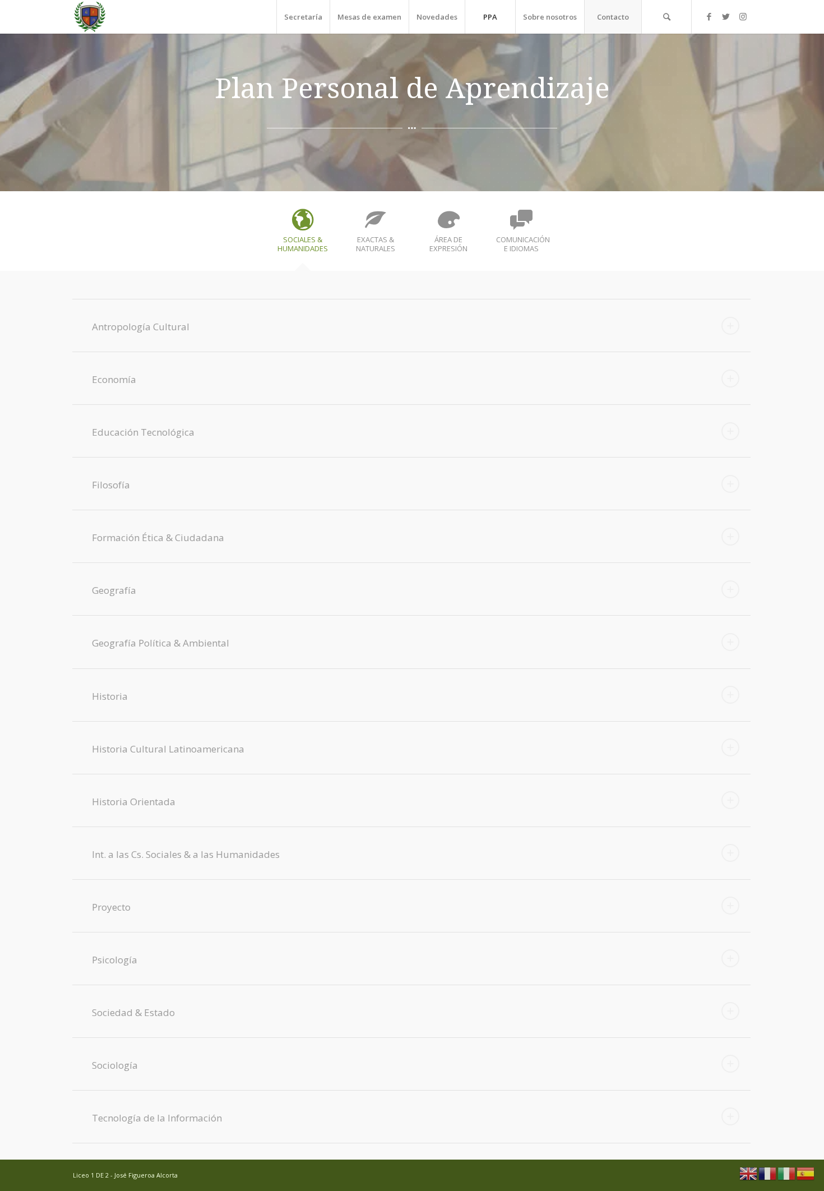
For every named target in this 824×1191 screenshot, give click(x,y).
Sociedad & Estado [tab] (133, 1012)
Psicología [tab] (114, 959)
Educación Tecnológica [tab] (143, 432)
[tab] (302, 234)
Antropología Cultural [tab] (140, 326)
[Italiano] (787, 1172)
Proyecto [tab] (111, 907)
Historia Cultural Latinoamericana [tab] (168, 748)
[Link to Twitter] (725, 16)
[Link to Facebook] (709, 16)
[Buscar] (666, 17)
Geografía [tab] (114, 590)
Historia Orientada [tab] (133, 801)
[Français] (767, 1172)
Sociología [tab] (115, 1065)
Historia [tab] (110, 696)
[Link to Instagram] (742, 16)
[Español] (806, 1172)
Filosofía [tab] (111, 484)
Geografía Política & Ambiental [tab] (160, 642)
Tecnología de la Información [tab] (157, 1117)
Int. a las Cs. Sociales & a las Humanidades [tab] (186, 854)
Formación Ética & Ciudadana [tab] (158, 537)
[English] (748, 1172)
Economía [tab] (114, 379)
